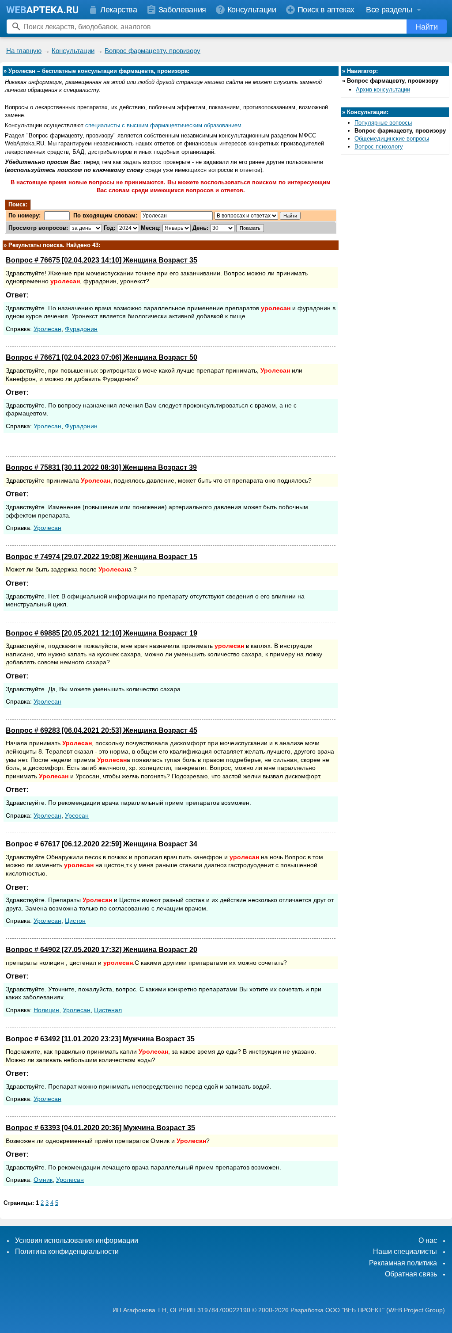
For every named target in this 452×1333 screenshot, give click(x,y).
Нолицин (46, 1009)
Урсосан (77, 815)
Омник (43, 1179)
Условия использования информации (76, 1240)
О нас (427, 1240)
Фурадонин (81, 328)
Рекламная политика (403, 1263)
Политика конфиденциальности (67, 1251)
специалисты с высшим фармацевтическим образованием (163, 125)
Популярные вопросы (383, 122)
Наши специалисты (405, 1251)
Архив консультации (383, 89)
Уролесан (47, 328)
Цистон (75, 920)
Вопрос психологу (378, 146)
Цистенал (108, 1009)
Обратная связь (411, 1274)
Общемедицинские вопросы (391, 138)
